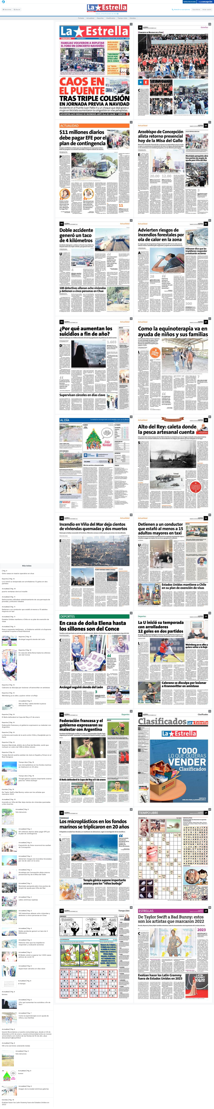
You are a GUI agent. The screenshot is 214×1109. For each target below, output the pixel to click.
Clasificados (110, 18)
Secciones (7, 9)
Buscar (17, 9)
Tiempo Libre (122, 18)
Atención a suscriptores (181, 9)
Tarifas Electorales (189, 2)
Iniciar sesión (207, 9)
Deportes (100, 18)
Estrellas (133, 18)
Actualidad (90, 18)
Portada (81, 18)
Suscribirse (196, 9)
